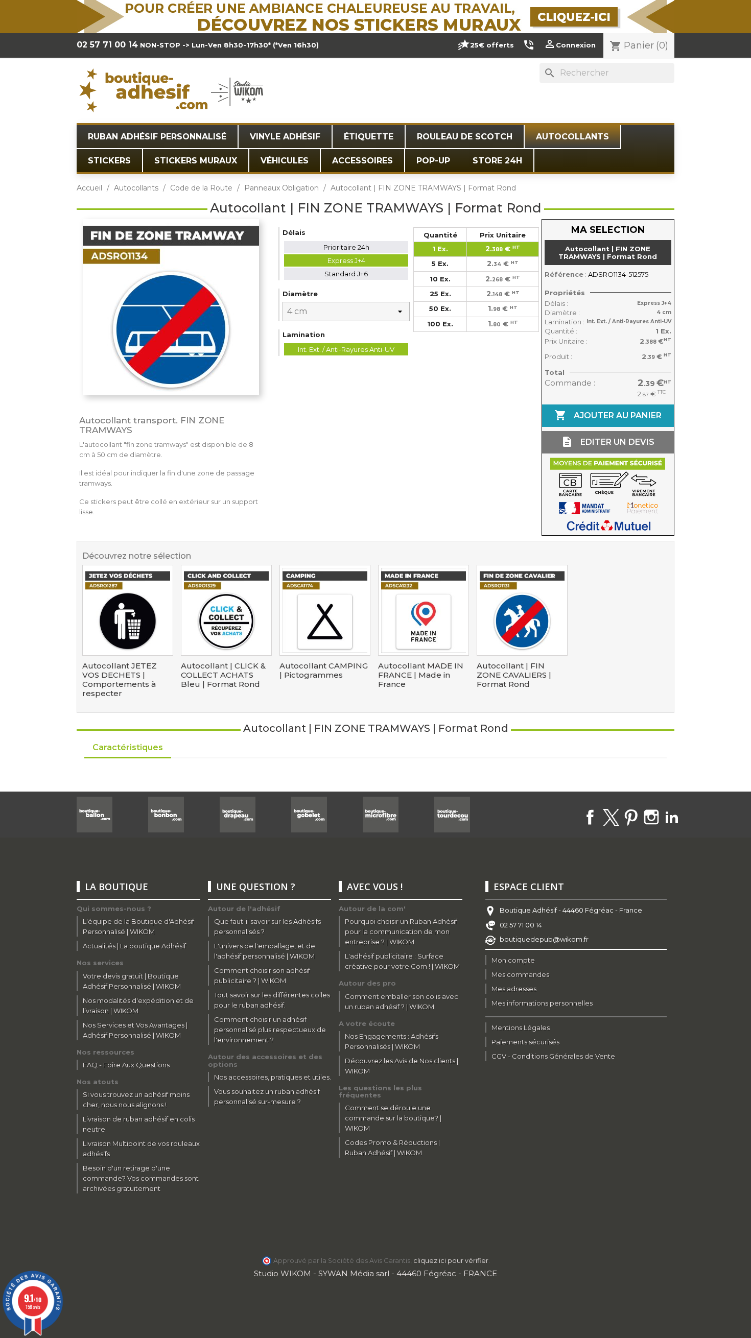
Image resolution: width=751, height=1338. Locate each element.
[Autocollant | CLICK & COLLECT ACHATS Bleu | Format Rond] (226, 610)
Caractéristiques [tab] (127, 747)
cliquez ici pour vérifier (450, 1260)
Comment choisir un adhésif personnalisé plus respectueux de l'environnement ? (270, 1029)
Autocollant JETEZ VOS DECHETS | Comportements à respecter (119, 679)
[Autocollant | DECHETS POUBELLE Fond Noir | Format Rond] (127, 610)
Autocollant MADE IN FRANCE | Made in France (420, 675)
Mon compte (513, 960)
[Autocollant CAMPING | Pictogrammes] (324, 610)
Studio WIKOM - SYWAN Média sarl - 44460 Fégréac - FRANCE (375, 1273)
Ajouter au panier (608, 415)
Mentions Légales (520, 1027)
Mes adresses (513, 989)
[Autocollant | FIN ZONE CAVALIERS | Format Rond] (522, 610)
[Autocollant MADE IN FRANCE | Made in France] (423, 610)
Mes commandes (520, 974)
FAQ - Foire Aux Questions (126, 1065)
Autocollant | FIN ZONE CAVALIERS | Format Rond (514, 675)
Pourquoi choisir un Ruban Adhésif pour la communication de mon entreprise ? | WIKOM (401, 931)
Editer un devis (607, 442)
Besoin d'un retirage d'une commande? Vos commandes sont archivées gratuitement (141, 1178)
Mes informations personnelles (542, 1003)
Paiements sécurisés (525, 1042)
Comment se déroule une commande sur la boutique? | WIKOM (393, 1118)
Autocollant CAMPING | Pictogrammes (323, 670)
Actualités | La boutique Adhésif (134, 946)
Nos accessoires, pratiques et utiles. (272, 1077)
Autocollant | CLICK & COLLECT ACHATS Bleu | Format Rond (223, 675)
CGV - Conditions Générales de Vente (553, 1056)
